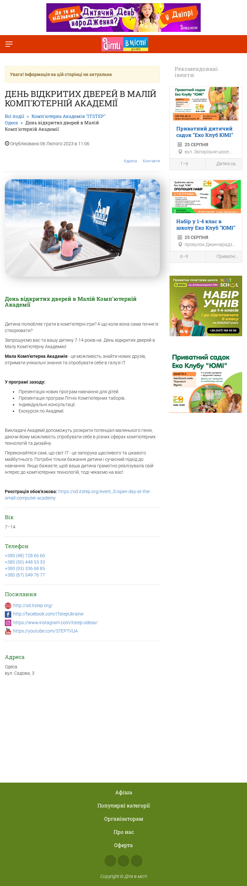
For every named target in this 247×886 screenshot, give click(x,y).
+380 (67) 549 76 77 (25, 574)
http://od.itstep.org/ (33, 605)
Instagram (123, 861)
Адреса (130, 161)
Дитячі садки (227, 163)
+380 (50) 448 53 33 (25, 562)
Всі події (14, 116)
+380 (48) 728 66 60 (25, 555)
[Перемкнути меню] (9, 44)
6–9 (184, 256)
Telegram (136, 861)
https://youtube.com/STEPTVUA (45, 631)
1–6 (184, 163)
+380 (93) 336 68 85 (25, 568)
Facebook (110, 861)
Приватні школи (227, 256)
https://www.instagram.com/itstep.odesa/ (55, 622)
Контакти (151, 161)
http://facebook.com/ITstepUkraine (48, 613)
